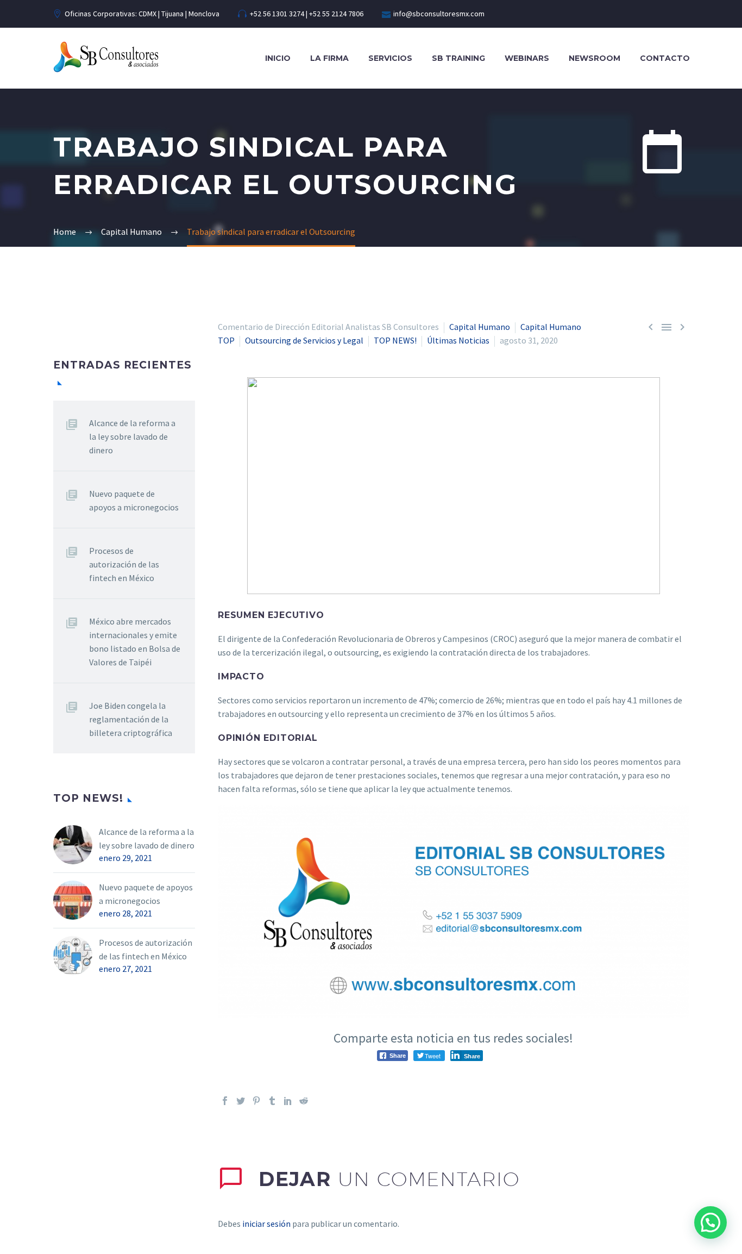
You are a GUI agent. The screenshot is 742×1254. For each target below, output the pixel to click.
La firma (329, 58)
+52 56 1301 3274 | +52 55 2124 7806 (306, 13)
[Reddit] (303, 1100)
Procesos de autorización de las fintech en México (124, 564)
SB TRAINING (458, 58)
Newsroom (594, 58)
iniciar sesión (266, 1223)
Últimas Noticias (458, 340)
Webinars (527, 58)
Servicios (390, 58)
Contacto (665, 58)
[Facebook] (225, 1100)
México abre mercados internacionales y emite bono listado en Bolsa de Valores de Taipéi (134, 641)
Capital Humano (479, 326)
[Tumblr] (272, 1100)
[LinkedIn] (288, 1100)
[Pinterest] (256, 1100)
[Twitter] (240, 1100)
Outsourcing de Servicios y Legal (304, 340)
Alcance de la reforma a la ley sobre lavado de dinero (132, 436)
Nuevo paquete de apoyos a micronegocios (134, 500)
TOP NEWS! (395, 340)
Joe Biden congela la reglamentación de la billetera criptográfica (130, 719)
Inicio (278, 58)
